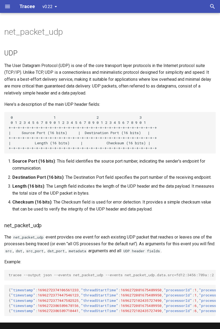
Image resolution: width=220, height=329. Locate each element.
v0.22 (47, 6)
